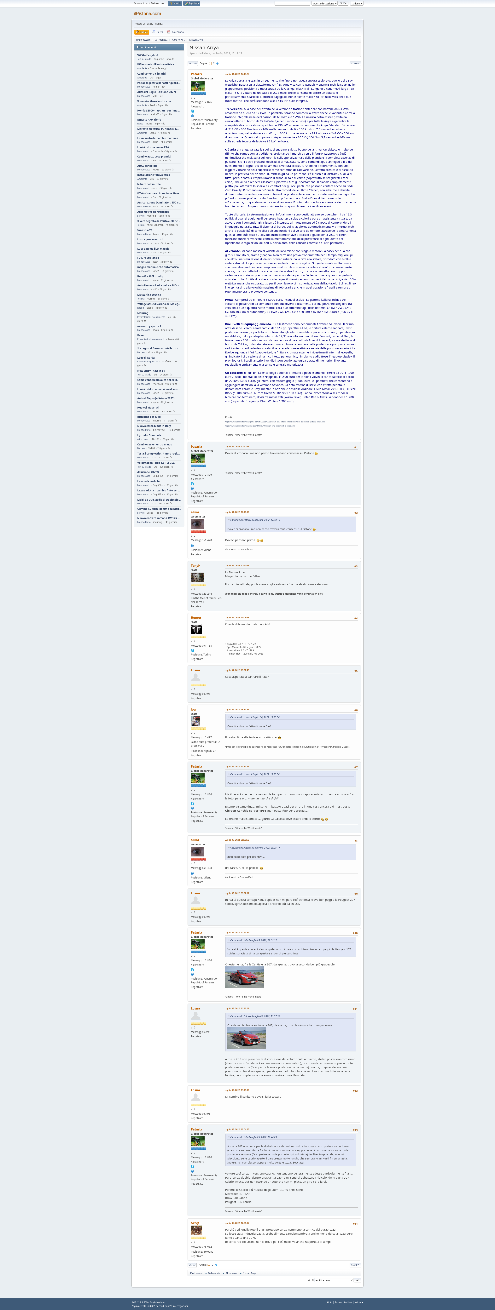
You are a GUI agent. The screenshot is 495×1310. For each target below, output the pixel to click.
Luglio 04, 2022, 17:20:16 (237, 446)
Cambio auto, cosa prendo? (154, 156)
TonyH (196, 565)
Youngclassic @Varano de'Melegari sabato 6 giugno (159, 304)
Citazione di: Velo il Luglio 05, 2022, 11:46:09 (253, 1137)
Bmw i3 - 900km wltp (150, 276)
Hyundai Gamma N (149, 435)
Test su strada (144, 59)
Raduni (140, 307)
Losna (195, 670)
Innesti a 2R (145, 230)
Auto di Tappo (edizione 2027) (156, 398)
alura (195, 512)
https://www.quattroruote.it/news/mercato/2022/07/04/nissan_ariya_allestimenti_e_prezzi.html (260, 426)
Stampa (355, 63)
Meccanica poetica (149, 294)
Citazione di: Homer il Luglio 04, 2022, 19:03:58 (255, 717)
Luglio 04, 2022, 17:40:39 (237, 512)
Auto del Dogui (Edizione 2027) (156, 92)
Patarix (196, 74)
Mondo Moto (144, 206)
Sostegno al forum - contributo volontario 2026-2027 (159, 348)
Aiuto (329, 1302)
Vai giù (193, 63)
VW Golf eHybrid (147, 55)
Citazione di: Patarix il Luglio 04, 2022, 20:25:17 (255, 847)
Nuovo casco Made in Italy (154, 426)
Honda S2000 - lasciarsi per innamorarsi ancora (159, 110)
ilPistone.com (147, 13)
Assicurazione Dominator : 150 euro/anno (159, 202)
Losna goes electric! (150, 239)
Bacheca (141, 352)
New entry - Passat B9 (151, 370)
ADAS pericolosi (147, 166)
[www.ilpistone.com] (192, 545)
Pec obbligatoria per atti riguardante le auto (159, 83)
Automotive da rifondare (153, 212)
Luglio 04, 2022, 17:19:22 (237, 73)
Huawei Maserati (148, 407)
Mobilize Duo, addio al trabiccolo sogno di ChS (159, 499)
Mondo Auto (143, 86)
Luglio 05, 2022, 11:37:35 (237, 932)
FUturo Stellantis (148, 258)
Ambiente (142, 68)
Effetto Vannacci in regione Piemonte (159, 193)
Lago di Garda (146, 357)
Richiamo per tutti (149, 417)
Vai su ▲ (359, 1302)
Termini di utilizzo (343, 1302)
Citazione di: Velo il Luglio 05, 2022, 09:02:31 (253, 940)
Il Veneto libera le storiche (154, 101)
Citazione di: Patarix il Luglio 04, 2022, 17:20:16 (255, 520)
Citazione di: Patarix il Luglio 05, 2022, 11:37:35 (255, 1016)
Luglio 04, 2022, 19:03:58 (237, 617)
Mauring (142, 313)
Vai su (192, 1264)
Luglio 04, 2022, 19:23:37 (237, 709)
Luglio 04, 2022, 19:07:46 (237, 670)
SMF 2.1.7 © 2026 (139, 1302)
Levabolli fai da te (148, 481)
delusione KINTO (148, 472)
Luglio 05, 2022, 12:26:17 (237, 1222)
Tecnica (140, 224)
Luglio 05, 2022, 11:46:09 (237, 1008)
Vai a (310, 1280)
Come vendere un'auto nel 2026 (157, 380)
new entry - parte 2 (149, 326)
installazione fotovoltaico (153, 175)
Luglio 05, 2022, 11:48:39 (237, 1090)
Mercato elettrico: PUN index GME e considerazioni (159, 129)
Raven (141, 335)
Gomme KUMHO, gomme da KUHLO (159, 509)
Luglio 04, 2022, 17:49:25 (237, 565)
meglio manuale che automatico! (158, 267)
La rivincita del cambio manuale (157, 138)
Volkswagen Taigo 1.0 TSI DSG (156, 463)
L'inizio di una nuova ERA (153, 147)
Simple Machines (158, 1302)
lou (193, 709)
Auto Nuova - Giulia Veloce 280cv (158, 285)
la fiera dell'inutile (149, 184)
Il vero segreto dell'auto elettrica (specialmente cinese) (159, 221)
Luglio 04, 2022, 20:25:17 (237, 766)
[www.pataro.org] (192, 115)
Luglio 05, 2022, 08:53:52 (237, 839)
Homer (196, 617)
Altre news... (143, 439)
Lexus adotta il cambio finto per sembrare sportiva (159, 490)
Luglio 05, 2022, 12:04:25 (237, 1129)
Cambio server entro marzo (154, 444)
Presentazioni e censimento (151, 317)
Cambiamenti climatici (151, 73)
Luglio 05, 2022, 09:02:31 (237, 893)
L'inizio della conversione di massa (159, 389)
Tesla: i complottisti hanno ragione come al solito (159, 453)
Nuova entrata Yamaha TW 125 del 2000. (159, 518)
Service (140, 215)
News (140, 123)
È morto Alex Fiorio (149, 119)
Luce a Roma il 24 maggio (153, 248)
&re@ (195, 1223)
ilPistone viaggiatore (147, 361)
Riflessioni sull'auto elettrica (155, 64)
